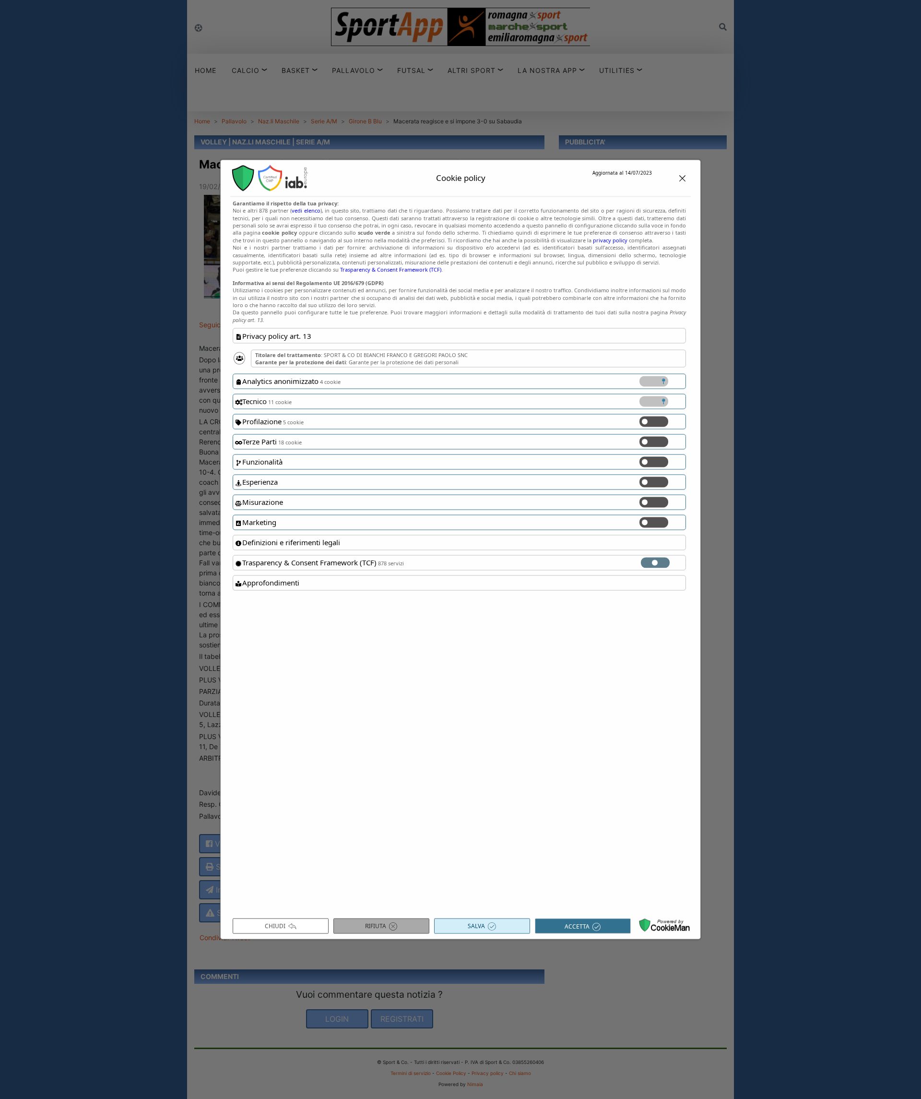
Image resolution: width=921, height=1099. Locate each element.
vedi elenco (306, 210)
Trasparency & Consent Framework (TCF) (390, 269)
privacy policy (610, 239)
